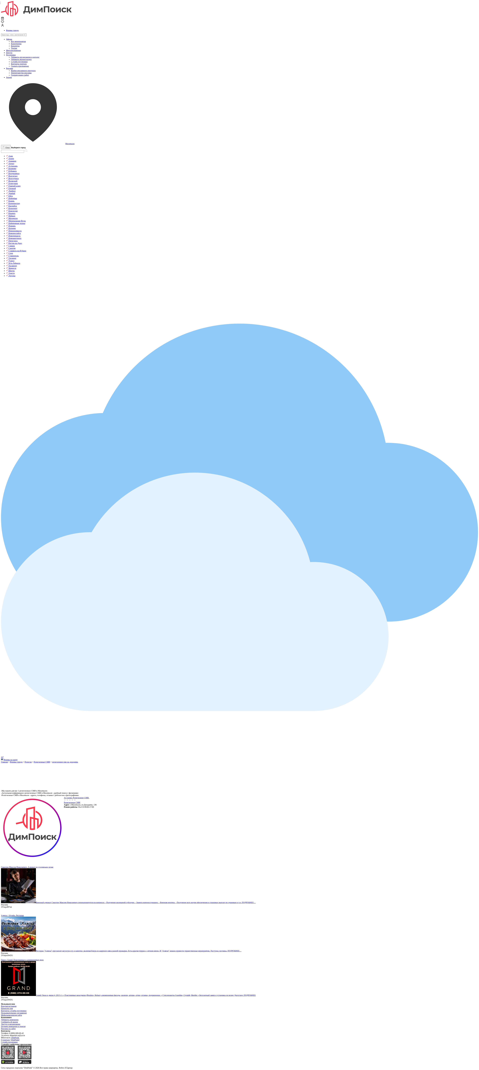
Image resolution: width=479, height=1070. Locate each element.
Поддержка (11, 55)
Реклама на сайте (8, 1029)
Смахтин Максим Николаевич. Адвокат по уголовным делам (27, 867)
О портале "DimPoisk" (10, 1040)
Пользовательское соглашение (14, 1013)
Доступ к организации (10, 1024)
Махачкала (69, 144)
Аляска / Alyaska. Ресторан (12, 915)
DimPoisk (15, 1038)
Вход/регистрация (8, 1006)
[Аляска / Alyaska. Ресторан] (18, 951)
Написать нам (7, 1008)
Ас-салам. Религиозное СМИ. (76, 798)
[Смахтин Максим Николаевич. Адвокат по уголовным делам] (18, 902)
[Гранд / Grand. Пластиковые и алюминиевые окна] (18, 995)
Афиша (9, 39)
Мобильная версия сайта (11, 1015)
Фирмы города (12, 30)
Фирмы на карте (10, 760)
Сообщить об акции (9, 1022)
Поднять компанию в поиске (13, 1026)
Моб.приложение (13, 50)
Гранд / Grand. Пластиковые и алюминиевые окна (22, 960)
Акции (9, 77)
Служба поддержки (9, 1042)
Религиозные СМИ (72, 802)
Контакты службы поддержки (13, 1011)
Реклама (9, 68)
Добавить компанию (9, 1020)
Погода (9, 53)
